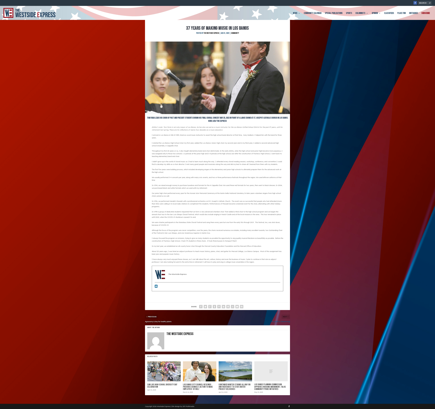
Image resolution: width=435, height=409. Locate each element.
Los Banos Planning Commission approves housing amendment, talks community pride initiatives (270, 386)
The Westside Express (211, 33)
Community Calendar (312, 13)
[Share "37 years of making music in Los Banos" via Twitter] (205, 306)
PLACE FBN (401, 13)
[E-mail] (156, 287)
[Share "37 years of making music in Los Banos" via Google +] (210, 306)
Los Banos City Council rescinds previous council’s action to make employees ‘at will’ (198, 387)
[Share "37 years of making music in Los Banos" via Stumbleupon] (232, 306)
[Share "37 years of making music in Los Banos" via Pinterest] (219, 306)
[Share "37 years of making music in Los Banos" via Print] (241, 306)
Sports (349, 13)
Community (235, 33)
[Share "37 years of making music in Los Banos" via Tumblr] (214, 306)
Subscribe (425, 13)
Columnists (360, 13)
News (295, 13)
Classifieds (389, 13)
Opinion (375, 13)
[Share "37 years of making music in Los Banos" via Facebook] (201, 306)
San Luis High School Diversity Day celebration (162, 385)
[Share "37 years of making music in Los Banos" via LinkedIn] (223, 306)
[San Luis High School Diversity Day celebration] (164, 371)
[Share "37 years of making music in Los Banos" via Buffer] (228, 306)
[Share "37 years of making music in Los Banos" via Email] (237, 306)
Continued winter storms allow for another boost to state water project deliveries (235, 387)
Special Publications (334, 13)
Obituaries (413, 13)
